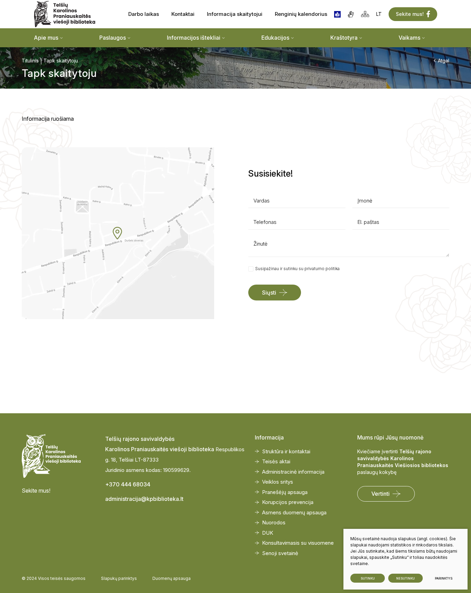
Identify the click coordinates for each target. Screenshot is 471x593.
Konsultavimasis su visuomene (298, 543)
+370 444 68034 (127, 484)
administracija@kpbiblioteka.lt (144, 498)
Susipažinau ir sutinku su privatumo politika (297, 268)
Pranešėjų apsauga (285, 492)
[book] (337, 14)
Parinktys (443, 578)
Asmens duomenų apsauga (294, 512)
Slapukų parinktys (119, 578)
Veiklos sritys (277, 481)
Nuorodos (273, 522)
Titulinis (30, 60)
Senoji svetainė (280, 553)
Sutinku (368, 578)
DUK (267, 533)
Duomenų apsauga (171, 578)
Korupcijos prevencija (287, 502)
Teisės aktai (276, 461)
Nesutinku (405, 578)
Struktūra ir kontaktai (286, 451)
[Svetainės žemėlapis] (365, 14)
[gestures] (351, 14)
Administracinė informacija (293, 471)
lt (379, 14)
